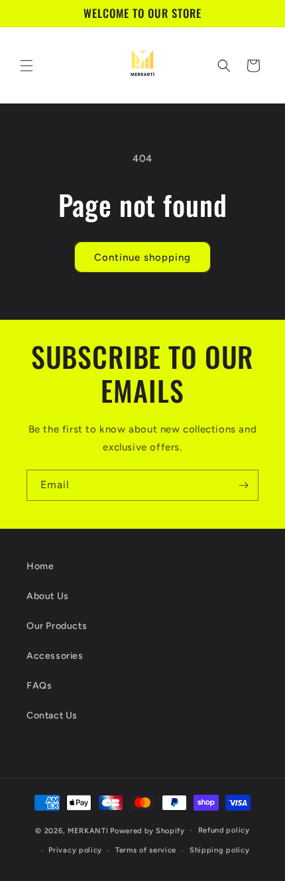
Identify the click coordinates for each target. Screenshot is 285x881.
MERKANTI (88, 830)
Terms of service (145, 850)
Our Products (57, 626)
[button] (26, 65)
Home (40, 566)
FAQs (39, 685)
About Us (48, 596)
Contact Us (52, 715)
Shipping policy (220, 850)
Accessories (55, 655)
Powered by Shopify (147, 830)
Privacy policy (75, 850)
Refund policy (224, 830)
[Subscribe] (243, 485)
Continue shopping (142, 257)
